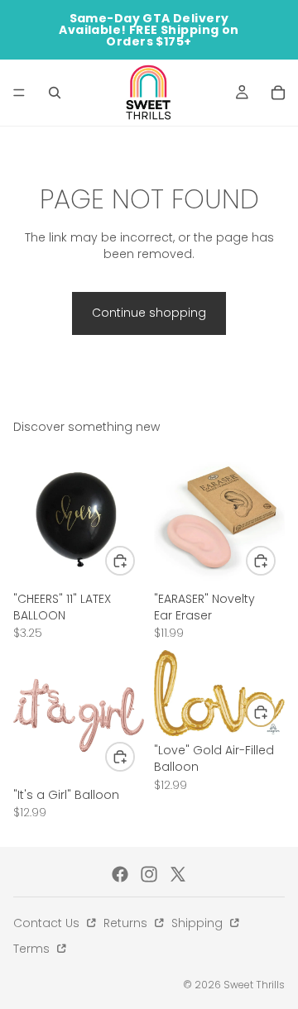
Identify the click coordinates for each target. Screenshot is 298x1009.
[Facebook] (120, 874)
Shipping (198, 923)
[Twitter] (178, 874)
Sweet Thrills (254, 985)
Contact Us (48, 923)
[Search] (54, 92)
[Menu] (19, 93)
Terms (33, 948)
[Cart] (278, 92)
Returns (127, 923)
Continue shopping (149, 312)
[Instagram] (149, 874)
